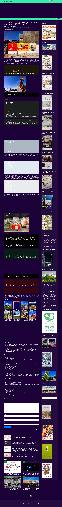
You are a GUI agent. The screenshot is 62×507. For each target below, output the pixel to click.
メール (5, 418)
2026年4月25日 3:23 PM (10, 373)
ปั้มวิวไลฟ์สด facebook (14, 395)
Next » (37, 429)
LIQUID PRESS (39, 503)
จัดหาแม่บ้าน (12, 388)
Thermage (12, 378)
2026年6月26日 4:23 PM (10, 391)
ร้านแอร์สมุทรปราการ (14, 369)
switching (12, 367)
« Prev (6, 429)
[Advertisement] (31, 11)
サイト (5, 422)
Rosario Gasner (8, 357)
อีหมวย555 (12, 383)
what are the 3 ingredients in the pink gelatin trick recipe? (16, 372)
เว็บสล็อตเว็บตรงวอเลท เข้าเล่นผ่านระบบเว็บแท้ (18, 394)
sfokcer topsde (8, 390)
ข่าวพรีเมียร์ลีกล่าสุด (13, 366)
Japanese (51, 0)
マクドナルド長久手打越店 (8, 59)
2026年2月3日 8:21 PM (10, 358)
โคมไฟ (11, 368)
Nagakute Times (8, 1)
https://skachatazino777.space (15, 382)
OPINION (12, 29)
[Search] (56, 398)
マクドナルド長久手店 (7, 63)
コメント (6, 401)
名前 (5, 414)
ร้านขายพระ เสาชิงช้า (14, 389)
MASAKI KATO (7, 342)
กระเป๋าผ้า (12, 381)
